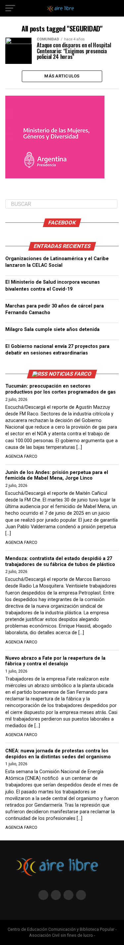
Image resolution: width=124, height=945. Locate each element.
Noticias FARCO (70, 374)
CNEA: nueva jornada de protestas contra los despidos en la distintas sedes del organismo (58, 754)
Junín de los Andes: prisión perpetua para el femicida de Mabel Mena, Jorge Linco (56, 475)
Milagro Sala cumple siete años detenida (52, 329)
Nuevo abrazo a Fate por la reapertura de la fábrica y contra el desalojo (55, 661)
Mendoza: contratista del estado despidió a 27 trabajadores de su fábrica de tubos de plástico (60, 561)
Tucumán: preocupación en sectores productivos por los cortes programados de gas (60, 389)
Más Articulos (61, 75)
